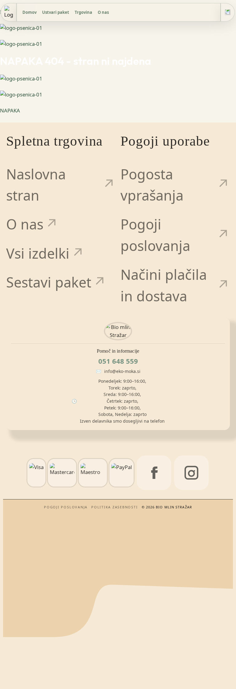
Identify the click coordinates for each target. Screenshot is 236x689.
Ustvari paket (55, 12)
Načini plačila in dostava (163, 285)
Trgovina (83, 12)
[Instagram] (191, 473)
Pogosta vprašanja (151, 185)
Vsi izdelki (37, 253)
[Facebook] (154, 473)
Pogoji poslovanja (155, 235)
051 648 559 (118, 361)
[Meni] (228, 12)
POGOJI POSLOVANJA (66, 507)
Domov (29, 12)
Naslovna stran (36, 185)
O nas (103, 12)
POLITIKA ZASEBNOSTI (114, 507)
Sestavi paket (48, 282)
